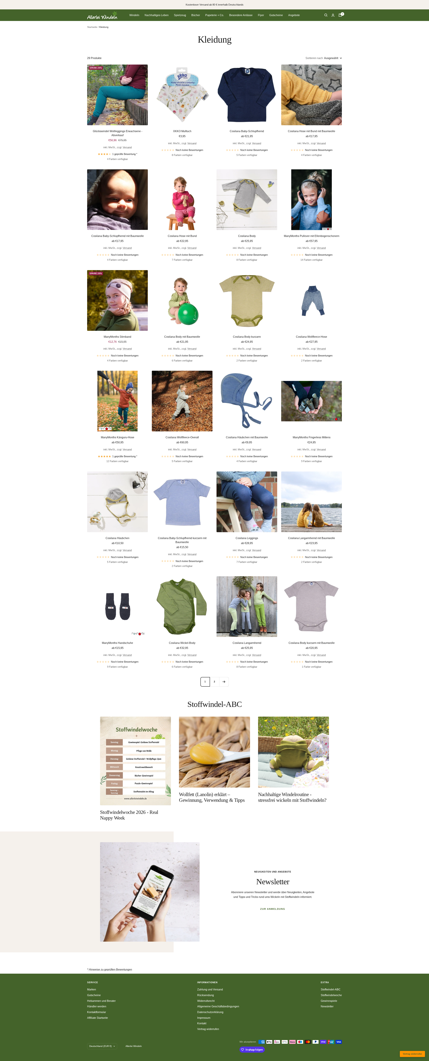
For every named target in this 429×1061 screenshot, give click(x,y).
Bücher (195, 15)
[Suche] (325, 15)
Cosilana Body (247, 236)
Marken (91, 989)
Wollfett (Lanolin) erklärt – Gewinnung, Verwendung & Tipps (212, 797)
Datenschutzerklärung (210, 1012)
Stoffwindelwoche (331, 995)
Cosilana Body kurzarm (247, 336)
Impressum (203, 1017)
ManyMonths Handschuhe (117, 642)
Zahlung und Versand (210, 989)
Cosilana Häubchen (117, 538)
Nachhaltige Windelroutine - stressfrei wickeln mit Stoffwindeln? (292, 797)
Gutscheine (276, 15)
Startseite (92, 27)
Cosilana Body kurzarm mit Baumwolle (312, 642)
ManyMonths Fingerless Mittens (311, 437)
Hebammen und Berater (101, 1000)
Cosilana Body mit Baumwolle (182, 336)
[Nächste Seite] (224, 681)
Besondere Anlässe (241, 15)
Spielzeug (180, 15)
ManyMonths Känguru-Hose (117, 437)
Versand (127, 147)
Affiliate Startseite (97, 1017)
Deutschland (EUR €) (100, 1046)
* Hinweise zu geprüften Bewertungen (109, 969)
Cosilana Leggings (247, 538)
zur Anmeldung (272, 909)
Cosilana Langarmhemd (247, 642)
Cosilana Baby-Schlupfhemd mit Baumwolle (117, 236)
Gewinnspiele (329, 1000)
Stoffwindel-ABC (331, 989)
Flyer (261, 15)
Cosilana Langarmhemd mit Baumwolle (311, 538)
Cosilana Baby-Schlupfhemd (247, 131)
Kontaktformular (96, 1012)
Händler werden (96, 1006)
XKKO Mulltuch (182, 131)
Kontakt (201, 1023)
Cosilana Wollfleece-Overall (182, 437)
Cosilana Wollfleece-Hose (311, 336)
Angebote (294, 15)
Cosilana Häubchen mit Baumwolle (247, 437)
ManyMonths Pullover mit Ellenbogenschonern (311, 236)
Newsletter (327, 1006)
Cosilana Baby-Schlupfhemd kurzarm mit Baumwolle (182, 540)
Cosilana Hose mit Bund (182, 236)
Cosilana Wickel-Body (182, 642)
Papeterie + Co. (214, 15)
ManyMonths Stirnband (117, 336)
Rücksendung (205, 995)
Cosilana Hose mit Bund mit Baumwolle (311, 131)
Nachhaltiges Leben (157, 15)
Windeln (134, 15)
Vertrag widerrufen (208, 1029)
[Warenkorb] (340, 15)
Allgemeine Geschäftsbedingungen (218, 1006)
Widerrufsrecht (205, 1000)
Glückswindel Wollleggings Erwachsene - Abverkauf (117, 133)
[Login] (332, 15)
